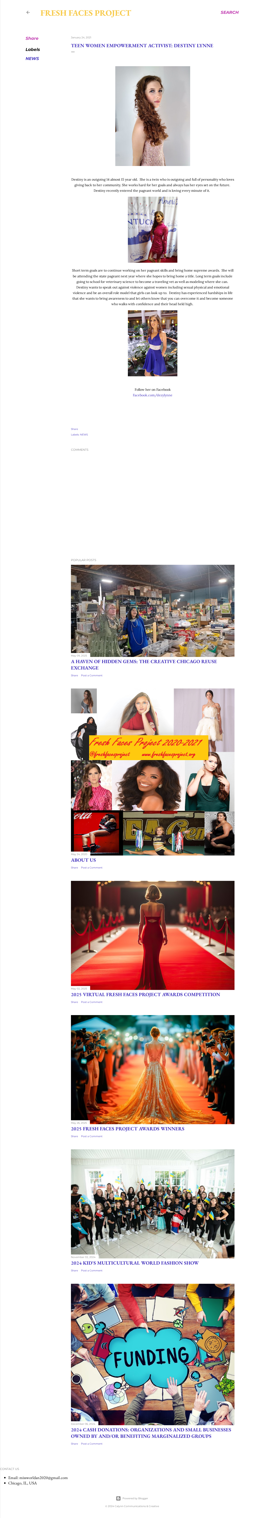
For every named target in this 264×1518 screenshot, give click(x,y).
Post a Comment (92, 675)
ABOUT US (83, 860)
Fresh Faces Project (85, 12)
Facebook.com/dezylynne (152, 395)
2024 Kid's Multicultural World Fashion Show (135, 1263)
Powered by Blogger (135, 1498)
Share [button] (32, 38)
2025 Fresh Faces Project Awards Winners (127, 1128)
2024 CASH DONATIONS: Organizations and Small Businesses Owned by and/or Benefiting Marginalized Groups (151, 1432)
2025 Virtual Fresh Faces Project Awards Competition (145, 994)
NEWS (32, 58)
